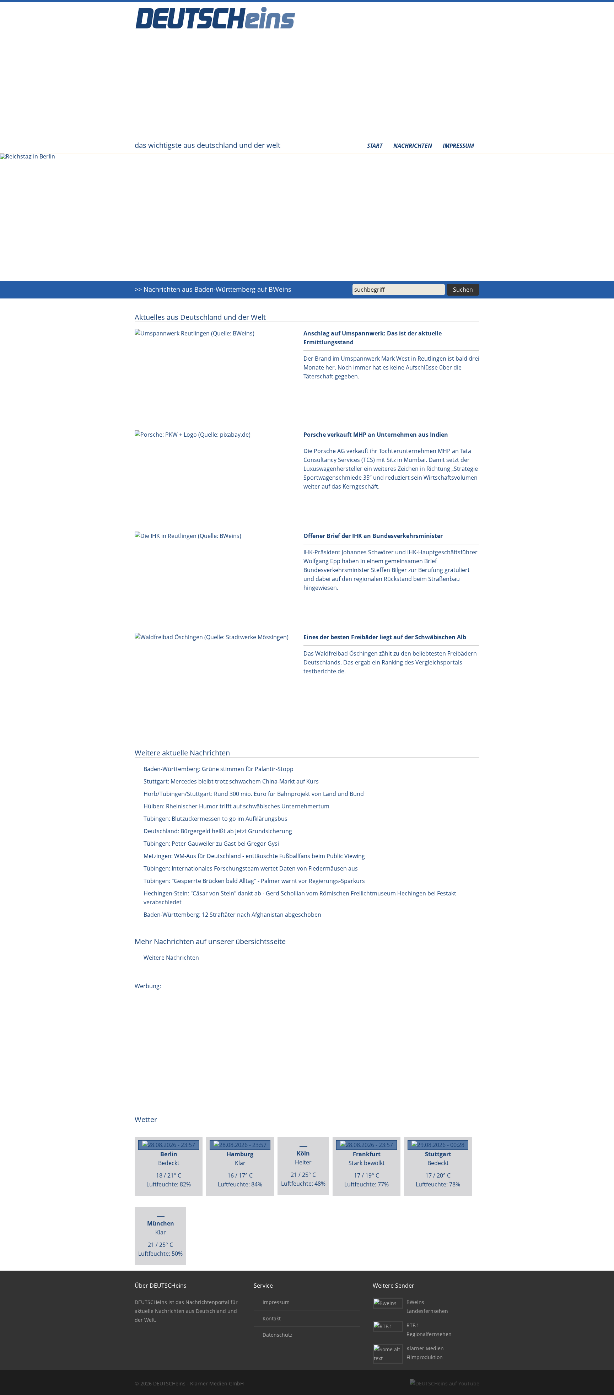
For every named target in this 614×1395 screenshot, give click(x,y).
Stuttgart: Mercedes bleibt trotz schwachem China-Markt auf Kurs (231, 781)
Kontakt (272, 1318)
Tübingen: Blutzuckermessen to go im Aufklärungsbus (215, 819)
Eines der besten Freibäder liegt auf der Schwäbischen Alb (384, 637)
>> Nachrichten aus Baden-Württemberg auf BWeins (213, 289)
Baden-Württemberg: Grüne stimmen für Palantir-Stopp (218, 769)
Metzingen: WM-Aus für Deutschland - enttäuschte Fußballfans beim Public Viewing (254, 856)
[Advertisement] (307, 87)
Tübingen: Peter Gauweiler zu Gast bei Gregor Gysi (211, 843)
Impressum (458, 146)
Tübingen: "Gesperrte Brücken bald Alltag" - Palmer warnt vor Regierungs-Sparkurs (254, 881)
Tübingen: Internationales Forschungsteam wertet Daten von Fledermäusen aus (251, 868)
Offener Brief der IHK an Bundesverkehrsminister (373, 536)
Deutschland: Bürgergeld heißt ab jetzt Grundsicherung (218, 831)
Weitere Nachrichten (171, 958)
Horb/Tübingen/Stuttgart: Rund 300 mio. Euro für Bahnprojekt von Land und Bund (254, 794)
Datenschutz (277, 1334)
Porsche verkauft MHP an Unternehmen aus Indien (375, 434)
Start (375, 146)
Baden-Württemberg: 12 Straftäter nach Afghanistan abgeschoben (232, 915)
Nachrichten (412, 146)
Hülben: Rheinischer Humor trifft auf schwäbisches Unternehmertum (236, 806)
